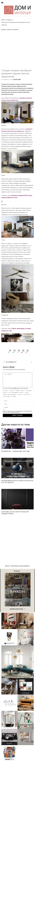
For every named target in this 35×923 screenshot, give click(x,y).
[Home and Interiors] (5, 5)
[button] (33, 590)
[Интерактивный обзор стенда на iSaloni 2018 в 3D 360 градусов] (17, 468)
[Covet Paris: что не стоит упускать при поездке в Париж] (17, 499)
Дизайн (3, 29)
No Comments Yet (11, 362)
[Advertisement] (17, 51)
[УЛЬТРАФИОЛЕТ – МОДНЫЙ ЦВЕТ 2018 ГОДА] (17, 438)
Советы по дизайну (12, 29)
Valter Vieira (17, 79)
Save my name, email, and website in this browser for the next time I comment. (17, 412)
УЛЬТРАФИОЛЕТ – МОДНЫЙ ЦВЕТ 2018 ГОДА (15, 451)
